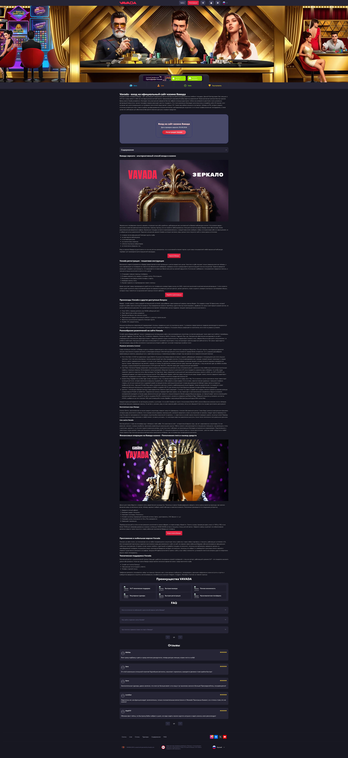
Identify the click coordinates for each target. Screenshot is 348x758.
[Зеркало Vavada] (174, 190)
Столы (137, 737)
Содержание (156, 737)
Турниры (145, 737)
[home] (128, 3)
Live (130, 737)
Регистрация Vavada (174, 132)
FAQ (164, 737)
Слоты (124, 737)
